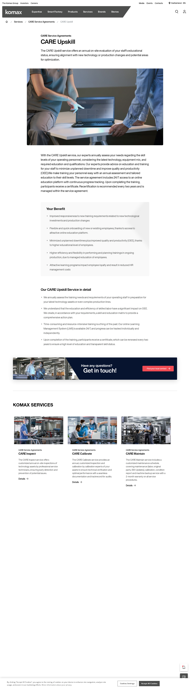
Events (150, 3)
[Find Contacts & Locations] (184, 677)
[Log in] (184, 11)
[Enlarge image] (158, 140)
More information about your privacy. (57, 685)
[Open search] (176, 11)
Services (18, 21)
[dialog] (95, 683)
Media (141, 3)
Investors (24, 3)
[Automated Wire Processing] (13, 11)
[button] (127, 683)
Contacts (159, 3)
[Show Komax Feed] (184, 667)
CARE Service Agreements (41, 21)
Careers (34, 3)
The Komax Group (10, 3)
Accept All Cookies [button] (149, 683)
